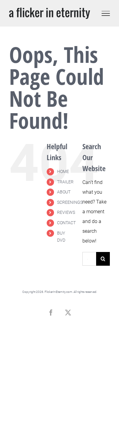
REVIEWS (66, 212)
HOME (63, 171)
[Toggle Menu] (106, 13)
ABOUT (63, 191)
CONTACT (66, 222)
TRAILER (65, 181)
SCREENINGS (70, 202)
